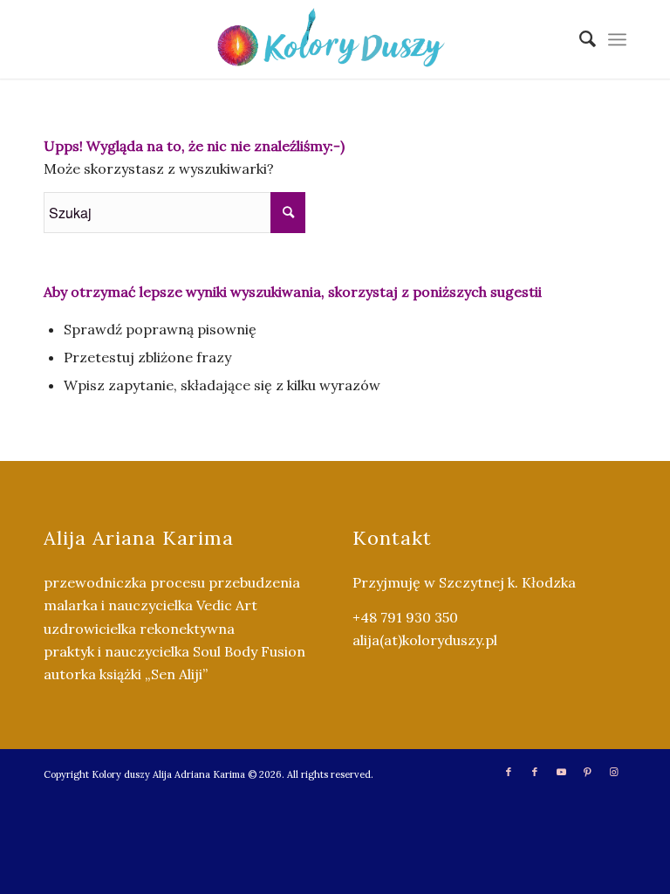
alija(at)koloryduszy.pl (424, 640)
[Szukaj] (579, 39)
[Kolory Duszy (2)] (335, 39)
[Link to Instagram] (613, 772)
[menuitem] (579, 39)
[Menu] (617, 39)
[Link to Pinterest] (587, 772)
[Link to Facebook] (509, 772)
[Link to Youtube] (561, 772)
